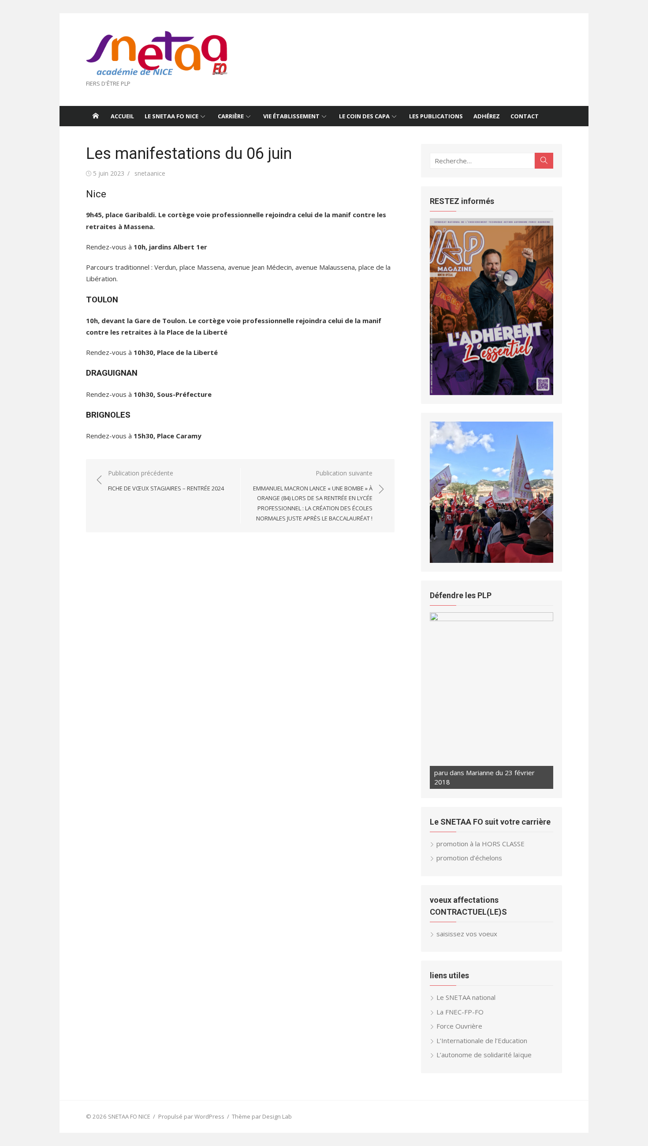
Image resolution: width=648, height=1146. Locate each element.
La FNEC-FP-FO (460, 1011)
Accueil (122, 116)
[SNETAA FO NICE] (95, 116)
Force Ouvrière (459, 1026)
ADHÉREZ (486, 116)
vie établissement (291, 116)
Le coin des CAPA (364, 116)
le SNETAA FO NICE (171, 116)
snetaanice (149, 173)
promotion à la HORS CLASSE (480, 843)
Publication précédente (166, 480)
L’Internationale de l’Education (481, 1040)
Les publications (436, 116)
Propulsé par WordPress (191, 1116)
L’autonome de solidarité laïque (484, 1054)
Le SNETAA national (465, 997)
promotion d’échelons (469, 857)
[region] (491, 306)
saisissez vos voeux (466, 933)
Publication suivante (312, 495)
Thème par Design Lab (262, 1116)
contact (524, 116)
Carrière (231, 116)
